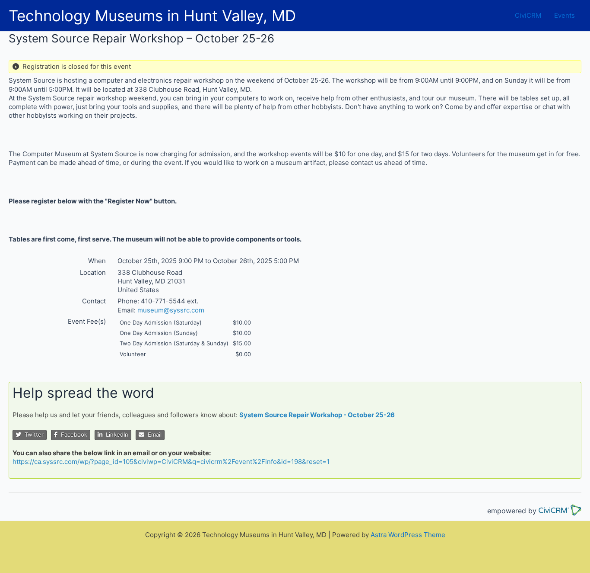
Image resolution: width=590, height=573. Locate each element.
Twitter (32, 434)
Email (153, 434)
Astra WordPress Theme (408, 535)
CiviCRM (528, 15)
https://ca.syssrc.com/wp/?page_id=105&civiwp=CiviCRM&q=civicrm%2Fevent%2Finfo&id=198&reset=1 (171, 461)
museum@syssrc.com (170, 310)
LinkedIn (115, 434)
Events (564, 15)
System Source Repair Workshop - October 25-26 (317, 415)
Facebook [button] (72, 434)
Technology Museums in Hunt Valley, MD (152, 15)
